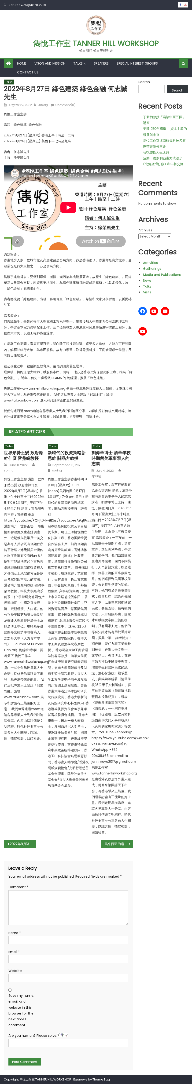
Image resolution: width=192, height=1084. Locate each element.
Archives (145, 230)
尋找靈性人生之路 (156, 152)
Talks (78, 63)
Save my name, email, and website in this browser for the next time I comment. (21, 1010)
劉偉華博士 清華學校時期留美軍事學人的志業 (111, 458)
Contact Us (27, 72)
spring (43, 105)
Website (15, 970)
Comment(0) (65, 105)
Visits (147, 292)
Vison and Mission (49, 63)
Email (14, 951)
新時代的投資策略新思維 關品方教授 (67, 455)
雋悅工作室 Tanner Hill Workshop (96, 43)
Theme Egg (101, 1079)
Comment (18, 887)
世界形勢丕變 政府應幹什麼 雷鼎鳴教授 (23, 455)
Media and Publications (162, 274)
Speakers (101, 63)
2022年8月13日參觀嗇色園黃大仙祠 (23, 844)
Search (144, 82)
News (147, 280)
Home (21, 63)
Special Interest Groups (137, 63)
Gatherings (152, 268)
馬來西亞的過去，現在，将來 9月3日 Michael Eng (118, 844)
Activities (150, 262)
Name (14, 933)
